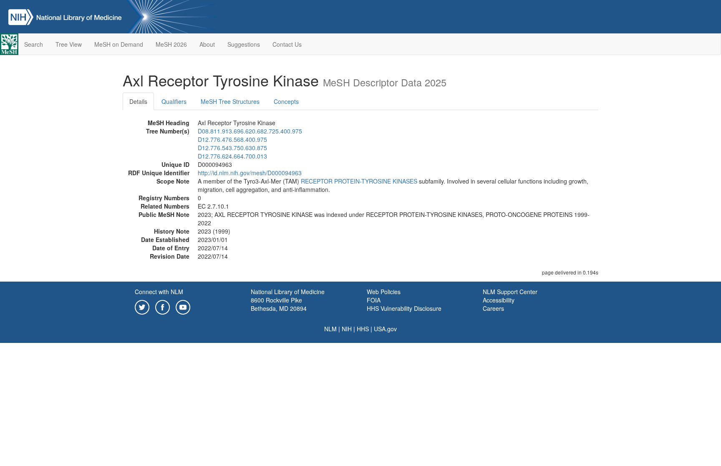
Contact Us (287, 44)
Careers (493, 308)
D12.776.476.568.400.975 (232, 139)
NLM (330, 329)
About (207, 44)
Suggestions (243, 44)
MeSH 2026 (171, 44)
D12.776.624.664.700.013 (232, 156)
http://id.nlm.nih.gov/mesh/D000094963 (250, 173)
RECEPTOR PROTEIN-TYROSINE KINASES (359, 181)
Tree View (68, 44)
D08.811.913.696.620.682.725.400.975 (250, 131)
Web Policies (384, 291)
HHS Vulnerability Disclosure (404, 308)
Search (33, 44)
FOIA (374, 300)
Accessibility (498, 300)
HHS (363, 329)
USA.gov (385, 329)
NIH (347, 329)
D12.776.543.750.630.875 (232, 148)
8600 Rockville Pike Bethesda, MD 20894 (279, 304)
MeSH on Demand (118, 44)
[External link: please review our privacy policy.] (142, 306)
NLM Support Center (510, 291)
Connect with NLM (159, 291)
